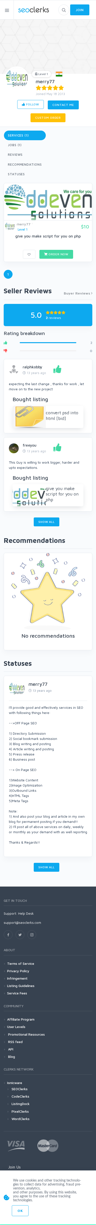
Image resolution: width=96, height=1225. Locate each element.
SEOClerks (20, 1089)
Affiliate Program (20, 1019)
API (10, 1049)
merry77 (45, 81)
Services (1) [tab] (18, 135)
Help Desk (26, 913)
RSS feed (15, 1042)
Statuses (16, 174)
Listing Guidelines (20, 986)
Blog (11, 1056)
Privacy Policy (18, 971)
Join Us (14, 1167)
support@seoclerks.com (22, 922)
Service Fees (17, 993)
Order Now (58, 254)
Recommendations (25, 164)
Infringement (17, 978)
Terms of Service (20, 963)
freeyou (29, 445)
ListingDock (21, 1104)
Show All (46, 522)
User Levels (16, 1027)
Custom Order (48, 117)
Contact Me (63, 105)
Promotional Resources (26, 1034)
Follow (32, 104)
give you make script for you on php (48, 236)
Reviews (15, 155)
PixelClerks (20, 1111)
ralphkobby (32, 367)
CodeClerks (20, 1096)
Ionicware (14, 1083)
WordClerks (21, 1119)
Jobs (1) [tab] (15, 145)
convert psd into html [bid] (62, 415)
